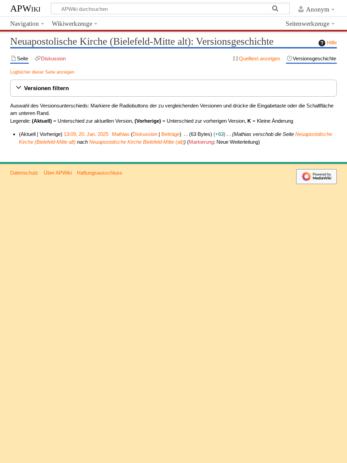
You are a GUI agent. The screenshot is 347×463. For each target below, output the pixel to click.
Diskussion (144, 134)
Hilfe (332, 42)
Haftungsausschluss (99, 173)
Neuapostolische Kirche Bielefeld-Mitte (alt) (136, 142)
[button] (173, 88)
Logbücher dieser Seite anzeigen (42, 72)
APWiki (25, 8)
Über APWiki (58, 173)
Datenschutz (24, 173)
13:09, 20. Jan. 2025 (86, 134)
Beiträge (170, 134)
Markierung (201, 142)
